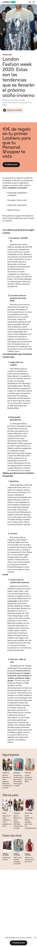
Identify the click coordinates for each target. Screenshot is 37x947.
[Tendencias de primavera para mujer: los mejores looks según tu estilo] (18, 764)
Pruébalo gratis (11, 164)
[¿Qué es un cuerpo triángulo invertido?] (18, 845)
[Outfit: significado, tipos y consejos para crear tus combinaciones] (30, 805)
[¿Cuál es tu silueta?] (7, 845)
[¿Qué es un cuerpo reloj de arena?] (30, 845)
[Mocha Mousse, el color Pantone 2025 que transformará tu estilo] (7, 764)
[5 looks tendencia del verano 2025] (30, 764)
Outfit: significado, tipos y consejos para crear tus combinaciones (30, 822)
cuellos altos (12, 601)
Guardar (32, 7)
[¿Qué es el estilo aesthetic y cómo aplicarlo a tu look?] (7, 805)
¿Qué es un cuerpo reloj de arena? (29, 859)
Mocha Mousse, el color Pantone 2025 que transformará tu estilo (7, 782)
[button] (34, 2)
